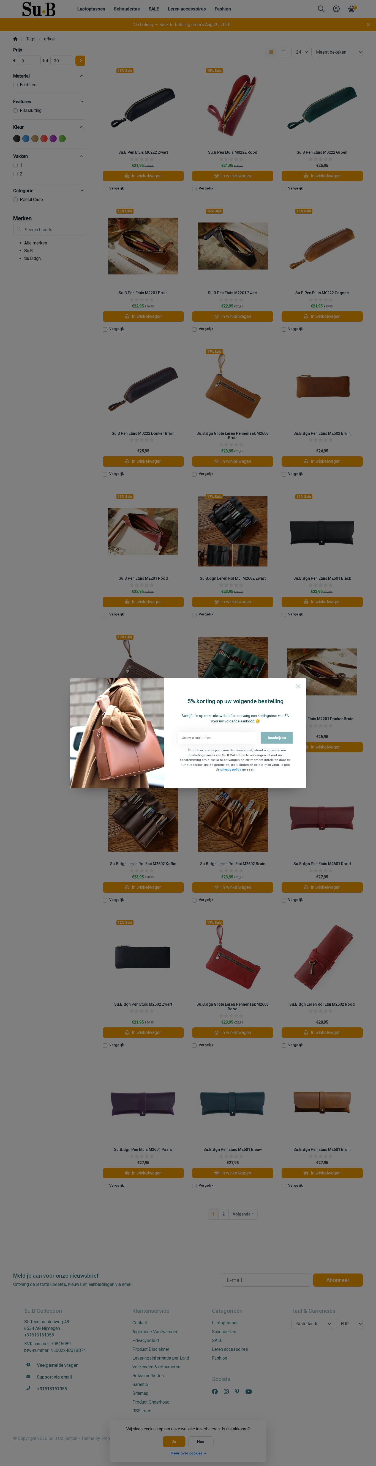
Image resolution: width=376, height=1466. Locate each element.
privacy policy (230, 769)
